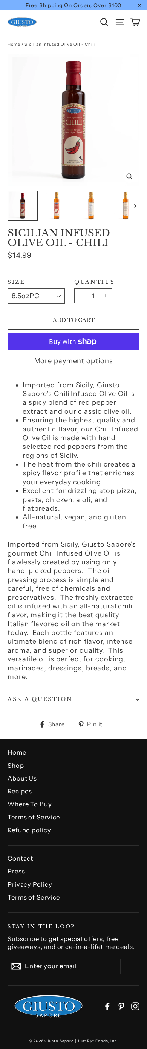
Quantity (94, 282)
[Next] (134, 206)
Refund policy (29, 830)
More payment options (73, 361)
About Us (22, 778)
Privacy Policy (30, 884)
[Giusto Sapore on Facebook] (107, 1006)
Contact (20, 858)
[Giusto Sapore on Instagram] (135, 1006)
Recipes (20, 791)
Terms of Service (34, 817)
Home (14, 44)
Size (16, 282)
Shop (16, 765)
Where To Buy (30, 804)
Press (16, 871)
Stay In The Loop (41, 926)
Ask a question (40, 699)
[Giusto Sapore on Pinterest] (121, 1006)
